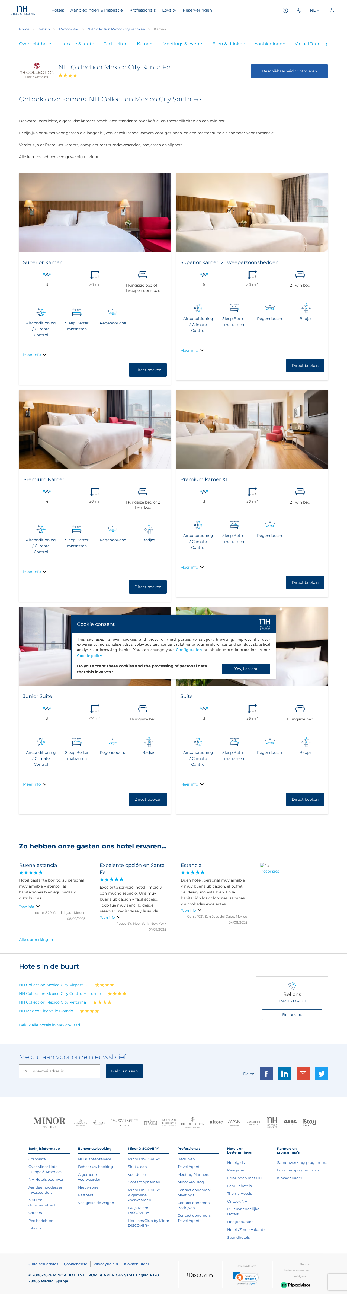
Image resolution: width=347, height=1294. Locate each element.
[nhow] (216, 1123)
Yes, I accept (245, 669)
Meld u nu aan (124, 1071)
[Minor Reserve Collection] (169, 1123)
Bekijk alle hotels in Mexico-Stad (49, 1025)
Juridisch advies (43, 1264)
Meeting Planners (193, 1174)
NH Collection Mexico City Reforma (52, 1002)
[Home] (22, 10)
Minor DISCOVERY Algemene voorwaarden (144, 1195)
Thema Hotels (239, 1193)
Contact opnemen (144, 1182)
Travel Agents (189, 1166)
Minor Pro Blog (191, 1182)
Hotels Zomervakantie (246, 1229)
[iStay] (309, 1123)
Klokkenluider (289, 1178)
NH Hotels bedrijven (46, 1179)
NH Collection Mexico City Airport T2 (53, 984)
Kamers (145, 43)
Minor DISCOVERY (144, 1159)
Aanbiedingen (270, 43)
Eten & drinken (229, 43)
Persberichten (40, 1220)
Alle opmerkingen (36, 939)
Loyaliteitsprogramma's (298, 1170)
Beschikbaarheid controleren (289, 71)
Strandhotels (238, 1237)
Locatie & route (78, 43)
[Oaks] (290, 1123)
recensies (270, 871)
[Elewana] (99, 1123)
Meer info (32, 354)
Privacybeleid (105, 1264)
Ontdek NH (237, 1201)
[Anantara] (80, 1123)
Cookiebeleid (76, 1264)
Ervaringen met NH (244, 1178)
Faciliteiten (116, 43)
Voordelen (137, 1174)
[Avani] (234, 1123)
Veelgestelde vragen (96, 1202)
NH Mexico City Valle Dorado (46, 1010)
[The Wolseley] (124, 1123)
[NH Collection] (192, 1123)
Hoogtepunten (240, 1221)
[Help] (285, 10)
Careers (35, 1212)
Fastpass (85, 1195)
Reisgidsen (237, 1170)
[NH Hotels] (272, 1123)
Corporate (37, 1159)
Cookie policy (89, 656)
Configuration (189, 650)
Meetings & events (183, 43)
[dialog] (173, 647)
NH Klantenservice (94, 1159)
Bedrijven (186, 1159)
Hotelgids (236, 1162)
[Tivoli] (150, 1123)
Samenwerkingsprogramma (302, 1162)
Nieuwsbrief (88, 1187)
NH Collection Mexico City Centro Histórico (60, 993)
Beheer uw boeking (95, 1166)
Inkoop (34, 1228)
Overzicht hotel (35, 43)
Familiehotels (239, 1186)
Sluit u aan (137, 1166)
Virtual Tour (307, 43)
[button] (246, 1278)
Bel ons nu (292, 1014)
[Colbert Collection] (253, 1123)
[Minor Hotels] (49, 1123)
